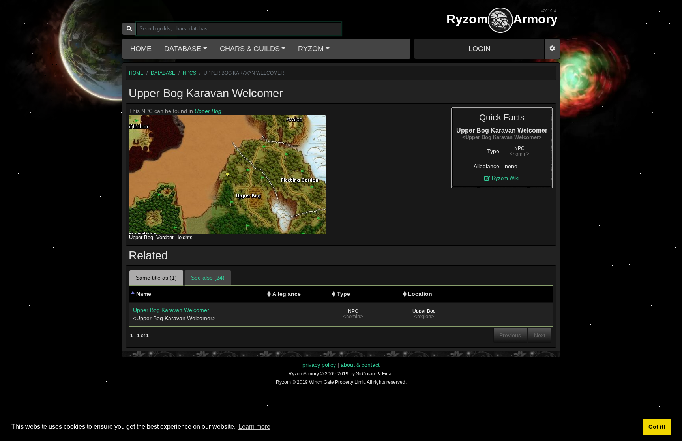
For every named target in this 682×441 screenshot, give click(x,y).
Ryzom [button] (311, 49)
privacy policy (319, 365)
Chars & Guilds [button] (250, 49)
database (163, 73)
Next (539, 335)
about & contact (360, 365)
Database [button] (182, 49)
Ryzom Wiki (504, 178)
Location (420, 294)
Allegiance (286, 294)
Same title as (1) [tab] (156, 277)
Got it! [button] (656, 427)
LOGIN (479, 49)
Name (143, 294)
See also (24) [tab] (208, 277)
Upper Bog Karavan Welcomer (171, 310)
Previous (510, 335)
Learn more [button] (254, 426)
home (136, 73)
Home (141, 49)
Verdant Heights (174, 237)
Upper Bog (208, 111)
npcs (189, 73)
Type (343, 294)
